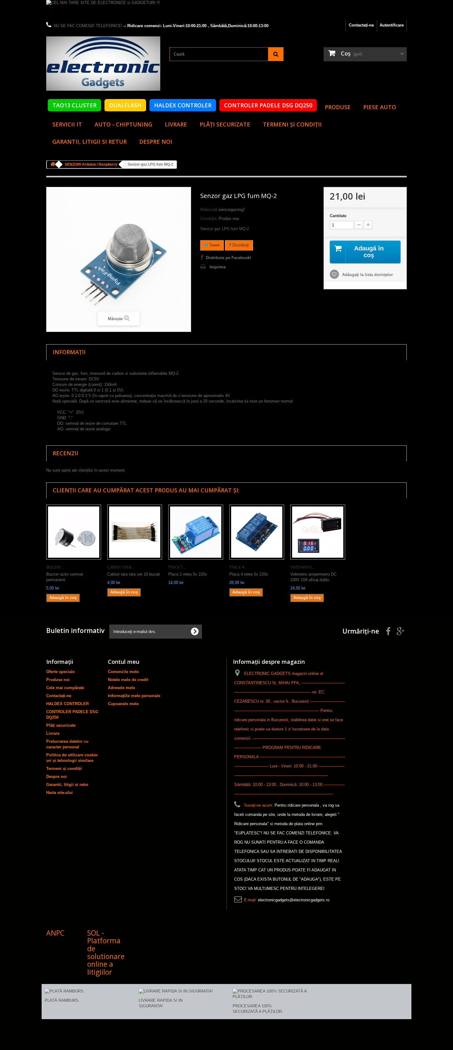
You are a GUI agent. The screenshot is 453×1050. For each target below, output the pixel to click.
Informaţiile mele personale (134, 695)
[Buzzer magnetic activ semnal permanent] (73, 532)
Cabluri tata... (120, 567)
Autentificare (392, 25)
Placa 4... (238, 567)
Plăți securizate (225, 124)
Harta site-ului (59, 792)
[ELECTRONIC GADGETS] (103, 63)
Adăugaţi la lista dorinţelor (367, 274)
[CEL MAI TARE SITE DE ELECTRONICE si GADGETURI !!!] (226, 10)
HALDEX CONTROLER (182, 105)
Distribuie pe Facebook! (228, 257)
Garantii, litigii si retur (89, 141)
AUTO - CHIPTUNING (123, 124)
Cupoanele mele (123, 703)
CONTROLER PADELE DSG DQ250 (268, 105)
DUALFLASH (125, 105)
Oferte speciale (60, 671)
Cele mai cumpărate (65, 687)
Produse (338, 107)
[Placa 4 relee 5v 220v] (256, 532)
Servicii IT (67, 124)
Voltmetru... (302, 567)
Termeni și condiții (292, 124)
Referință (208, 209)
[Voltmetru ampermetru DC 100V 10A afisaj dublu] (317, 532)
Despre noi (155, 141)
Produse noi (58, 679)
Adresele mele (121, 687)
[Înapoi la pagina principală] (53, 164)
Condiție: (209, 218)
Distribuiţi (240, 245)
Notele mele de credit (128, 679)
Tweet (214, 245)
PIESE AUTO (379, 107)
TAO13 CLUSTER (74, 105)
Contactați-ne (361, 25)
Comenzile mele (123, 671)
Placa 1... (177, 567)
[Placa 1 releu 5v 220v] (195, 532)
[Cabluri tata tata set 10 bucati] (134, 532)
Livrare (176, 124)
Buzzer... (55, 567)
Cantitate (338, 215)
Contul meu (123, 661)
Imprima (218, 267)
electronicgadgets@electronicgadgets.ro (293, 900)
